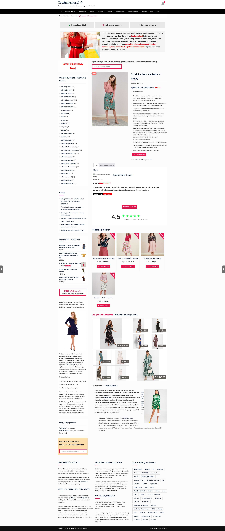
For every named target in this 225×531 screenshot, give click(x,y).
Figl (163, 480)
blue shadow (155, 473)
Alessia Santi (138, 469)
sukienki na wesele (67, 183)
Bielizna (100, 11)
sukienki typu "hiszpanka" (68, 163)
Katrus (157, 491)
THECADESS (157, 516)
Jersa (152, 487)
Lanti (135, 494)
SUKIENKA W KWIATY (111, 385)
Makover (136, 502)
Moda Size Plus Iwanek (141, 509)
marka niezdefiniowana (141, 505)
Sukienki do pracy (133, 11)
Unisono (145, 520)
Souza (162, 512)
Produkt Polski (152, 512)
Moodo (160, 509)
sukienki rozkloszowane (68, 167)
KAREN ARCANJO (139, 491)
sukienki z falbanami (67, 107)
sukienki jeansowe (66, 90)
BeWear (136, 473)
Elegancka (84, 497)
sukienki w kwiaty (66, 157)
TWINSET (137, 520)
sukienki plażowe (66, 87)
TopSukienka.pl (127, 418)
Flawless (136, 484)
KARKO (150, 491)
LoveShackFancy (147, 498)
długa (72, 497)
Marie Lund (145, 502)
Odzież (92, 11)
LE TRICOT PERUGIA (153, 494)
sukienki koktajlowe (67, 97)
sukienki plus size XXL (68, 153)
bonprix (136, 476)
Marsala (153, 505)
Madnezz (158, 498)
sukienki (107, 397)
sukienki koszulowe (67, 160)
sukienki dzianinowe (67, 103)
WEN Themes (163, 528)
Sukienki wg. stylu (70, 11)
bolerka (63, 120)
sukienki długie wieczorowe (69, 150)
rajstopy (63, 130)
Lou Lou (136, 498)
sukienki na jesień (66, 177)
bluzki (63, 117)
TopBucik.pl (62, 428)
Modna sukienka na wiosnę (143, 399)
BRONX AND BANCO (148, 476)
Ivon (146, 487)
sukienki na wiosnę (67, 170)
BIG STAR (145, 473)
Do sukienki (82, 11)
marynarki (64, 127)
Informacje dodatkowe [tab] (107, 165)
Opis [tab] (96, 165)
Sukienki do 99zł (78, 25)
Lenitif (142, 494)
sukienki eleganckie (67, 143)
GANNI (145, 484)
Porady (158, 11)
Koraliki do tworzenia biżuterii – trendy (73, 230)
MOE (153, 509)
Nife (135, 512)
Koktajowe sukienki (113, 25)
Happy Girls (153, 484)
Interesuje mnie (129, 207)
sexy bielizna (65, 110)
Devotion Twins (138, 480)
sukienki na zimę (66, 180)
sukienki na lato (65, 173)
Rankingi (109, 11)
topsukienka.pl (83, 481)
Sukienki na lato (120, 11)
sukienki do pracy (66, 93)
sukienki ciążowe (66, 140)
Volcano (153, 520)
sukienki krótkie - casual (68, 147)
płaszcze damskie (66, 133)
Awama (147, 469)
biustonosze (65, 113)
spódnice (73, 16)
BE (153, 469)
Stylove (136, 516)
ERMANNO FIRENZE (153, 480)
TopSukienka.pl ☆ (70, 2)
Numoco (142, 512)
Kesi (164, 491)
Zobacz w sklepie (140, 155)
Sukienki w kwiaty (148, 25)
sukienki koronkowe (67, 100)
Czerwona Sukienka (147, 11)
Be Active (160, 469)
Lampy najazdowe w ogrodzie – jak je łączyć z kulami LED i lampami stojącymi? (72, 201)
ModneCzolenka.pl (65, 430)
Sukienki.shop (146, 516)
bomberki (64, 123)
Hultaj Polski (138, 487)
